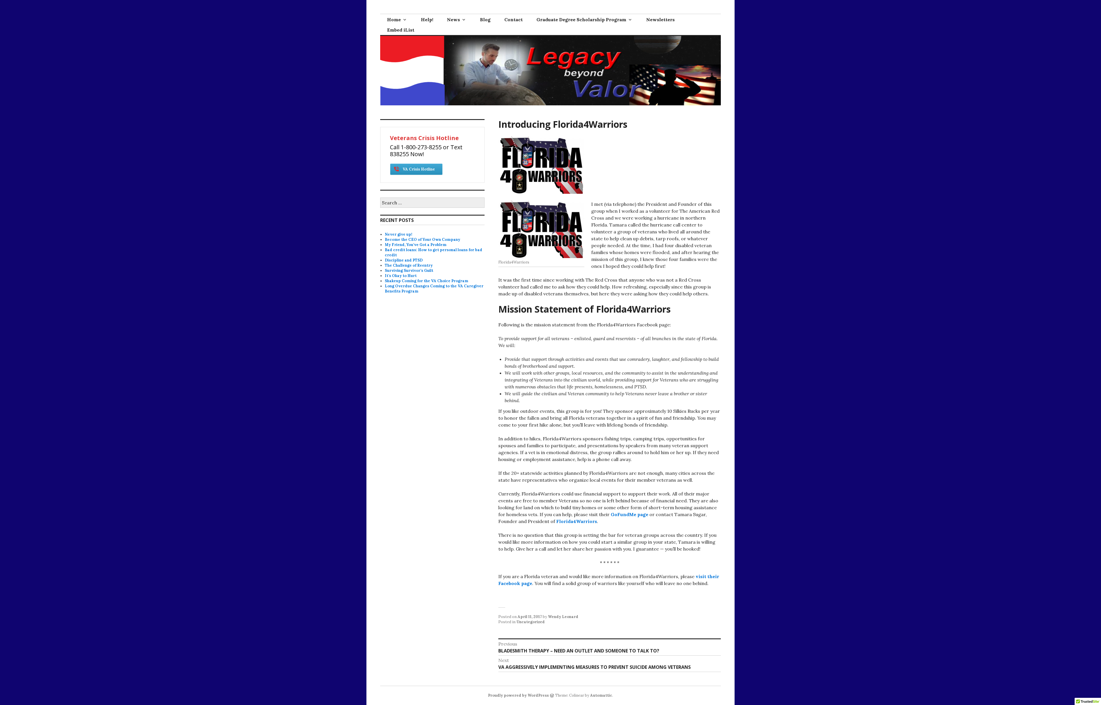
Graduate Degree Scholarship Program (581, 19)
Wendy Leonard (563, 616)
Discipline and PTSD (404, 260)
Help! (427, 19)
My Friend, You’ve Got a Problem (415, 244)
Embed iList (400, 30)
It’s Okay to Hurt (401, 275)
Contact (513, 19)
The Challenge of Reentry (409, 265)
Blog (485, 19)
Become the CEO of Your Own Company (422, 239)
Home (394, 19)
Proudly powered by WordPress (518, 695)
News (453, 19)
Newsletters (660, 19)
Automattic (601, 695)
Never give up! (398, 234)
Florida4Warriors (576, 521)
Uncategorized (530, 621)
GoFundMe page (629, 514)
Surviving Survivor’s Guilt (409, 270)
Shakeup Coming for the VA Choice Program (426, 280)
